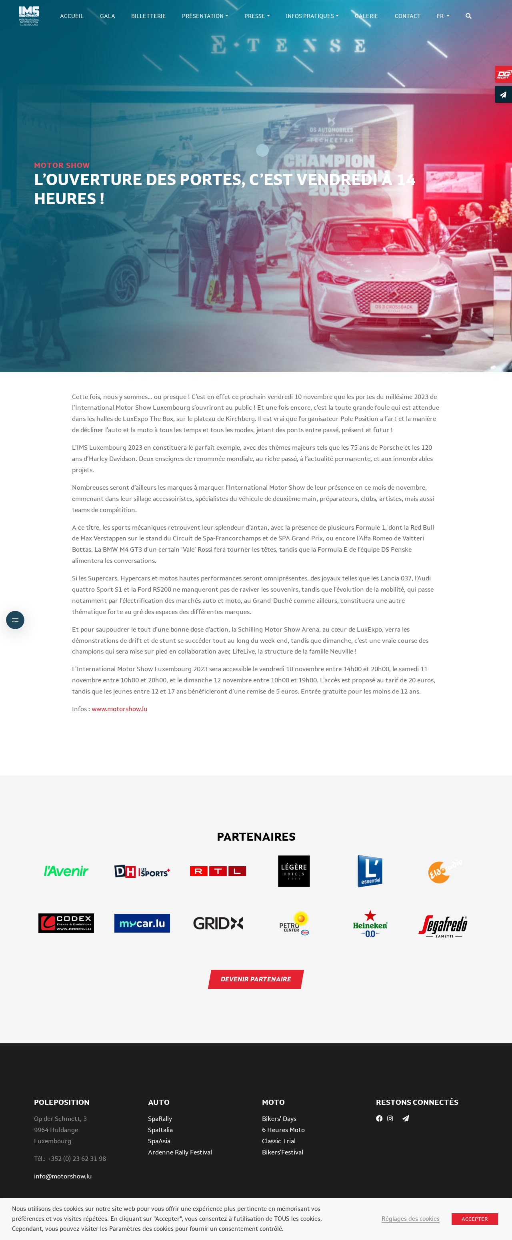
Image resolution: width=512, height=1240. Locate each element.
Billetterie (148, 16)
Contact (408, 16)
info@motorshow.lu (63, 1176)
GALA (107, 16)
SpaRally (160, 1118)
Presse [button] (254, 16)
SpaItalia (160, 1130)
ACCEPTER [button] (475, 1219)
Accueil (72, 16)
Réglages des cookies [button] (411, 1218)
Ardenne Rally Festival (180, 1152)
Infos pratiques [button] (310, 16)
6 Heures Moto (283, 1130)
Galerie (366, 16)
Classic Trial (279, 1141)
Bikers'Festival (282, 1152)
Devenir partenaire (256, 979)
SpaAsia (159, 1141)
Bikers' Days (279, 1118)
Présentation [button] (203, 16)
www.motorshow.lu (120, 709)
